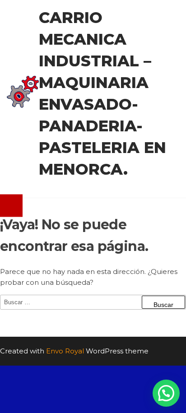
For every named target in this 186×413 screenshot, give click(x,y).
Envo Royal (65, 351)
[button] (166, 393)
